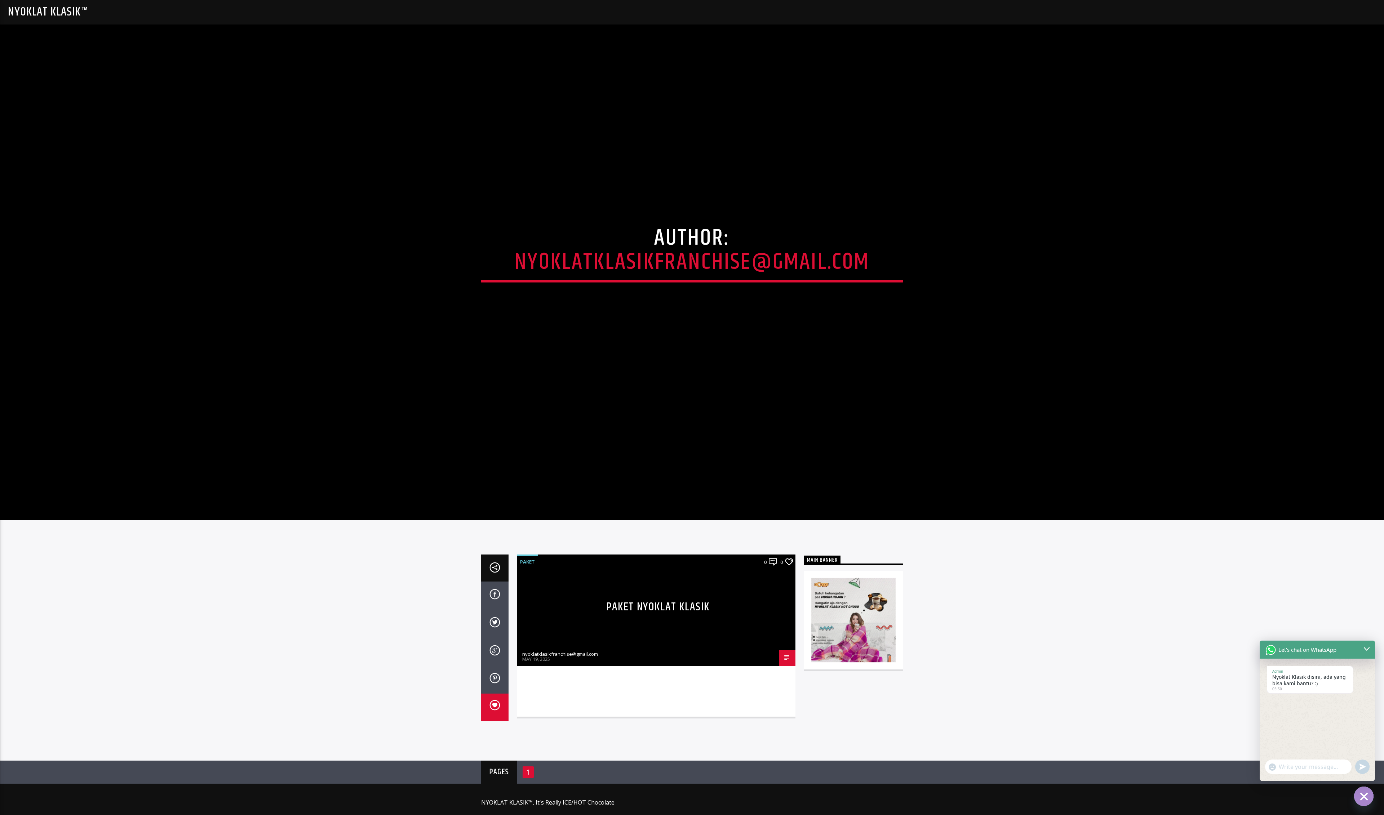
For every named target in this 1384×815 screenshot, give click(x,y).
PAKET (527, 566)
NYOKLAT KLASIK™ (48, 12)
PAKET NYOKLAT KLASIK (658, 611)
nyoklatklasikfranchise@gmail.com (691, 264)
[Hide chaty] (1364, 796)
